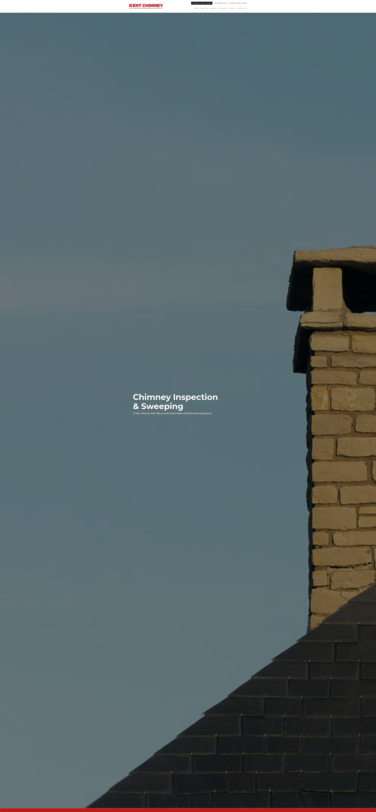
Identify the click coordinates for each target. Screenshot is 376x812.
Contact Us (242, 8)
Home (196, 8)
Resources (223, 8)
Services (213, 8)
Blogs (232, 8)
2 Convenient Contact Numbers (202, 3)
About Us (204, 8)
